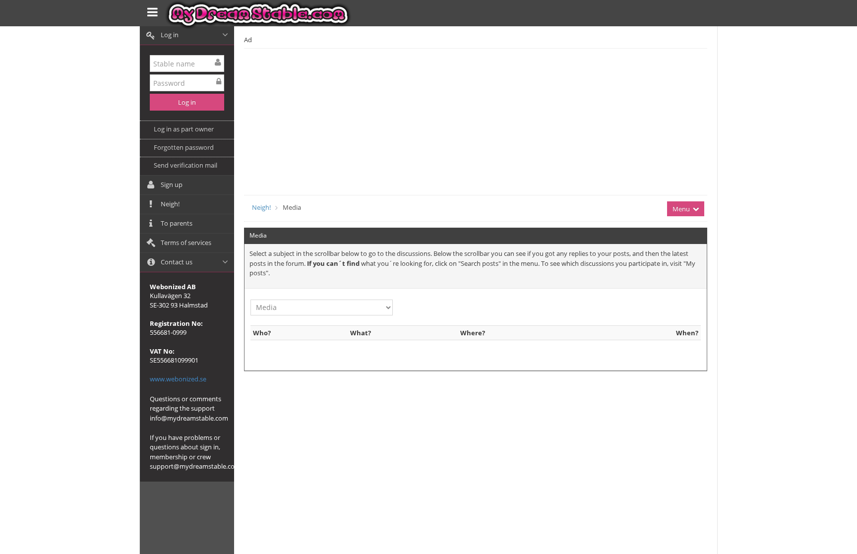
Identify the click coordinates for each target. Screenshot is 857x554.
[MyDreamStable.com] (261, 15)
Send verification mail (185, 165)
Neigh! (261, 207)
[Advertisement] (522, 120)
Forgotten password (184, 147)
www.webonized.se (178, 378)
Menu (682, 208)
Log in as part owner (184, 128)
